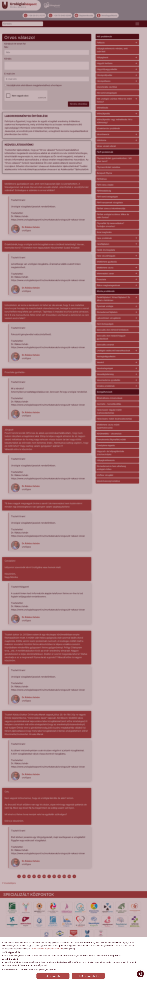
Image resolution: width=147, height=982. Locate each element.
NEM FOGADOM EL (88, 975)
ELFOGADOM (53, 975)
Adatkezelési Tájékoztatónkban (47, 948)
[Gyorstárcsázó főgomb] (140, 974)
